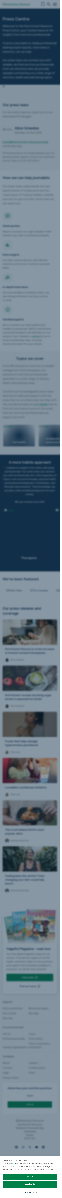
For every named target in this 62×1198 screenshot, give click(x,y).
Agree (30, 1176)
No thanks (29, 1184)
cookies (14, 1163)
